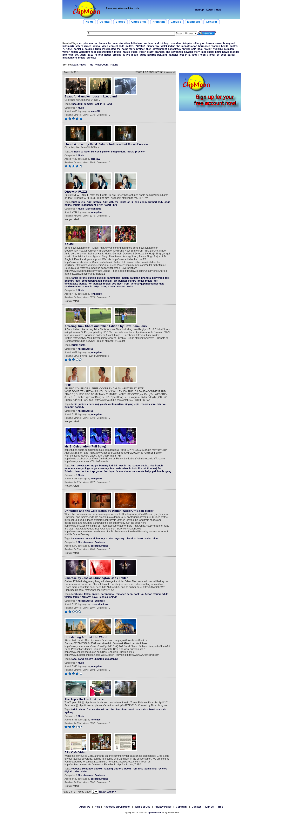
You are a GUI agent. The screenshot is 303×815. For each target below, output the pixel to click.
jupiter (82, 404)
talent (83, 54)
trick (75, 345)
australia (161, 709)
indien (125, 277)
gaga (167, 202)
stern (197, 51)
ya (142, 594)
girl (154, 471)
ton (90, 283)
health (224, 46)
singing (129, 404)
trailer (207, 49)
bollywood (158, 277)
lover (212, 54)
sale (115, 43)
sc (96, 43)
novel (95, 597)
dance (87, 46)
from (126, 283)
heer (120, 283)
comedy (79, 407)
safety (79, 46)
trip (103, 709)
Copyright (181, 806)
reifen (74, 51)
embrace (77, 594)
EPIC (68, 385)
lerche (83, 277)
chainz (145, 465)
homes (103, 43)
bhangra (146, 277)
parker (231, 54)
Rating (114, 64)
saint (125, 49)
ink (115, 465)
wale (118, 468)
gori (156, 280)
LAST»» (111, 791)
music (117, 51)
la (124, 54)
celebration (83, 465)
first (117, 709)
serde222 (95, 111)
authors (118, 768)
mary (132, 49)
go (95, 468)
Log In (209, 9)
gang (168, 471)
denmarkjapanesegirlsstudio (147, 283)
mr (74, 465)
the (119, 49)
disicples (187, 43)
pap (137, 202)
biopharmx (153, 46)
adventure (78, 538)
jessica (104, 597)
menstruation (189, 46)
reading (108, 768)
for (110, 43)
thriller (186, 49)
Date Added (79, 64)
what (125, 468)
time (124, 709)
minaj (153, 468)
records (145, 404)
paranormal (107, 594)
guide (143, 54)
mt (80, 43)
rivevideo (124, 43)
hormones (204, 46)
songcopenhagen (92, 280)
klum (218, 51)
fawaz (108, 205)
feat (112, 468)
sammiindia (113, 277)
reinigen (229, 49)
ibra (115, 205)
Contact (196, 806)
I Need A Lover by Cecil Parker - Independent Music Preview (106, 144)
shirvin (113, 597)
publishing (150, 768)
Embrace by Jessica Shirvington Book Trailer (96, 578)
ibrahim (97, 202)
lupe (111, 471)
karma (210, 43)
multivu (130, 46)
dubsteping (111, 659)
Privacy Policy (163, 806)
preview (91, 57)
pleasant (88, 43)
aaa (74, 659)
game (99, 471)
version (120, 286)
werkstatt (84, 51)
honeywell (229, 43)
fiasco (119, 471)
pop (114, 283)
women (215, 46)
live (128, 54)
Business (100, 542)
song (104, 286)
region (106, 283)
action (109, 538)
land (194, 54)
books (128, 768)
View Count (101, 64)
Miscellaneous (93, 208)
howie (225, 51)
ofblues (117, 54)
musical (90, 538)
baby (148, 471)
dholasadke (71, 283)
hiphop (164, 43)
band (81, 659)
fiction (148, 594)
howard (188, 51)
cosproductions (99, 546)
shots (82, 345)
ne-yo (94, 465)
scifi (193, 49)
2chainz (69, 471)
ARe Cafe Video (75, 752)
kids (121, 46)
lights (123, 202)
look (134, 468)
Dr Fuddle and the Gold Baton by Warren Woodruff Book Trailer (109, 510)
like (140, 468)
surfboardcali (151, 43)
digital (68, 771)
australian (142, 709)
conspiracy (174, 49)
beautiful (162, 54)
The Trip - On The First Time (84, 699)
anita (75, 277)
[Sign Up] (210, 110)
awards (151, 54)
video (105, 46)
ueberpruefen (105, 51)
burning (103, 465)
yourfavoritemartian (111, 404)
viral (153, 404)
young (157, 594)
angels (96, 594)
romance (121, 594)
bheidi (210, 51)
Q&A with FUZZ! (76, 191)
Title (90, 64)
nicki (146, 468)
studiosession (73, 286)
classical (131, 538)
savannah (177, 51)
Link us (209, 806)
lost (182, 54)
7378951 (67, 49)
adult (165, 594)
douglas (89, 49)
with (111, 202)
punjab (92, 277)
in (186, 54)
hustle (160, 471)
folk (167, 277)
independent (69, 57)
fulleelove (136, 43)
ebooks (76, 768)
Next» (102, 791)
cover (111, 286)
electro (89, 659)
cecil (223, 54)
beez (77, 471)
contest (113, 46)
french (159, 465)
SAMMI (69, 244)
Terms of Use (142, 806)
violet (164, 46)
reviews (162, 768)
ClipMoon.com (154, 812)
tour (100, 54)
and (168, 51)
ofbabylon (199, 43)
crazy (150, 51)
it (130, 468)
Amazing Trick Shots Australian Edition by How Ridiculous (106, 326)
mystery (119, 538)
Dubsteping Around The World (86, 637)
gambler (173, 54)
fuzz (74, 202)
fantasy (100, 538)
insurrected (109, 49)
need (203, 54)
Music (81, 108)
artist (100, 205)
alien (148, 49)
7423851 (140, 46)
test (93, 51)
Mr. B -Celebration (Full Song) (85, 446)
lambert (152, 202)
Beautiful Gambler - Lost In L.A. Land (91, 96)
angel (140, 280)
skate (127, 471)
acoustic (87, 286)
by (218, 54)
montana (70, 468)
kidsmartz (68, 46)
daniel (77, 49)
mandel (234, 51)
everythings (83, 468)
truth (98, 49)
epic (74, 404)
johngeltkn (96, 212)
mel (203, 51)
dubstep (99, 659)
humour (69, 407)
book (200, 49)
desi (77, 280)
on (128, 202)
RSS (220, 806)
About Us (84, 806)
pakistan (135, 277)
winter (66, 51)
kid (111, 465)
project (140, 49)
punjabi (101, 277)
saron (218, 43)
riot (152, 465)
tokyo (97, 286)
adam (143, 202)
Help (218, 9)
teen (130, 594)
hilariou (161, 404)
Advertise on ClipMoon (117, 806)
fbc (178, 46)
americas (68, 54)
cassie (140, 471)
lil (132, 202)
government (160, 49)
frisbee (91, 709)
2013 (90, 54)
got (77, 54)
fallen (87, 594)
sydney (69, 712)
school (96, 46)
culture (132, 280)
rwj (97, 404)
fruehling (218, 49)
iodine (171, 46)
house (108, 54)
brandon (159, 51)
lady (160, 202)
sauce (136, 465)
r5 (96, 54)
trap (92, 471)
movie (135, 54)
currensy (103, 468)
